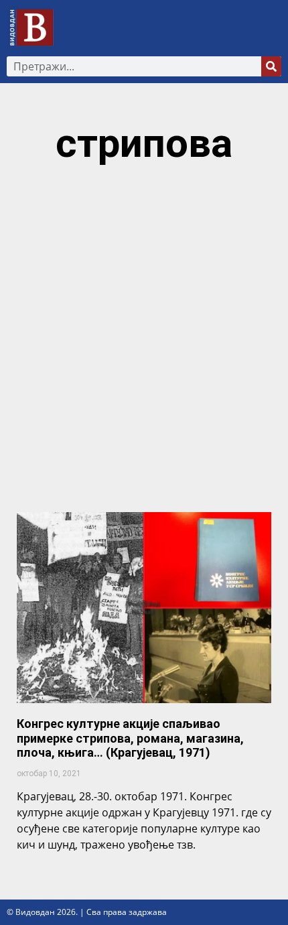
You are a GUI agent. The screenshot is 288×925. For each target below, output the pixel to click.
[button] (272, 28)
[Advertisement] (144, 344)
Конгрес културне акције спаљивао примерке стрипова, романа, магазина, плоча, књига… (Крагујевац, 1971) (130, 738)
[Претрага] (271, 66)
